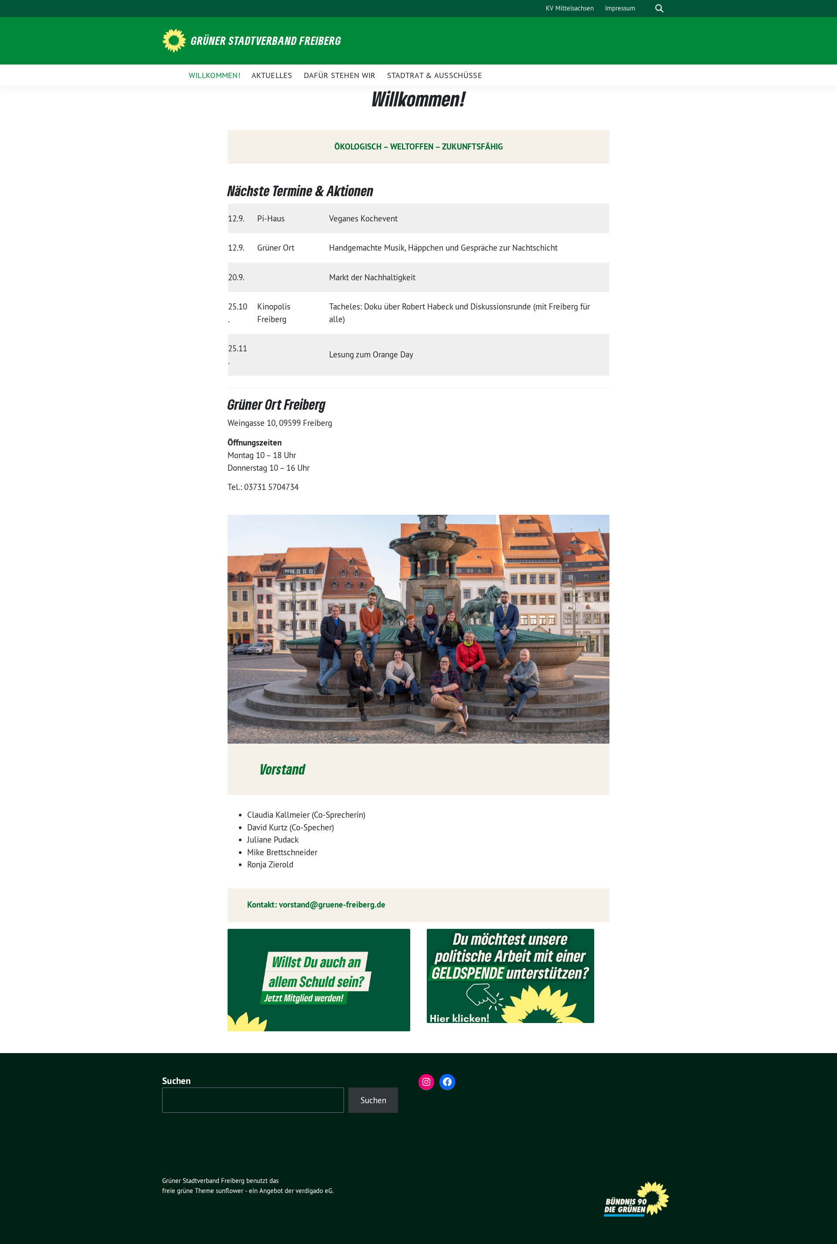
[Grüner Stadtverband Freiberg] (175, 39)
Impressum (620, 8)
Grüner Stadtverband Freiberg (266, 40)
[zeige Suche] (659, 8)
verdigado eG (314, 1190)
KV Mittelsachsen (570, 8)
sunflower (229, 1190)
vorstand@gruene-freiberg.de (332, 904)
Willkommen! (214, 75)
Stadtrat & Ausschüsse (434, 75)
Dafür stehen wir (340, 75)
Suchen (176, 1081)
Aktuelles (272, 75)
